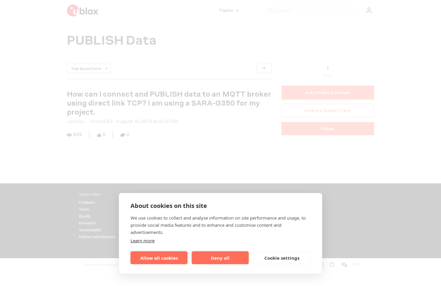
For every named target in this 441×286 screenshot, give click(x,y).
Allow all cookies (159, 258)
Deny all (220, 258)
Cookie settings (281, 258)
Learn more (142, 241)
